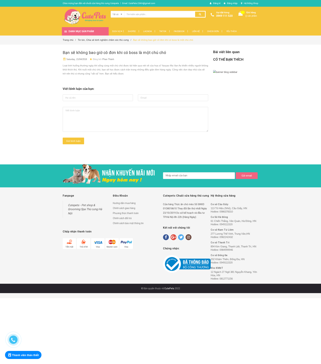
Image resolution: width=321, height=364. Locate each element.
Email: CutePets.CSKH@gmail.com (138, 3)
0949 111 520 (224, 15)
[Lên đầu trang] (311, 338)
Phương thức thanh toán (126, 213)
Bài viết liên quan (226, 52)
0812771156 (226, 278)
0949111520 (226, 224)
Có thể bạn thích (228, 59)
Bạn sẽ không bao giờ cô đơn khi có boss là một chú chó (114, 52)
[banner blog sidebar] (235, 72)
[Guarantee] (187, 263)
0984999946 (226, 249)
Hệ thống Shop (251, 3)
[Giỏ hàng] (240, 14)
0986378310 (226, 211)
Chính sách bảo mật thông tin (128, 223)
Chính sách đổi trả (122, 218)
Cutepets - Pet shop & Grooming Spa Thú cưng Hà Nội (85, 209)
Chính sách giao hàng (124, 208)
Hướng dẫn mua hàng (124, 203)
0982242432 (226, 237)
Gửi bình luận (73, 141)
